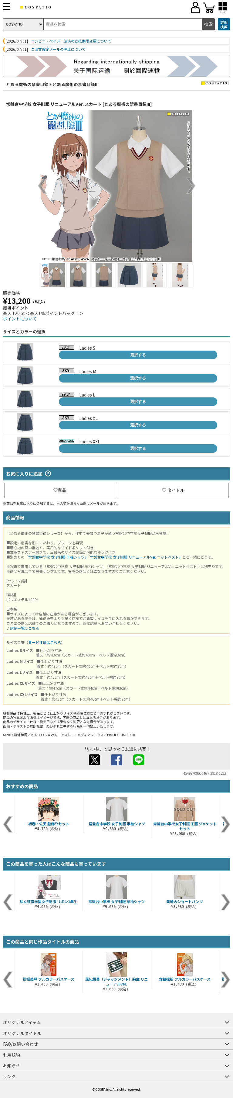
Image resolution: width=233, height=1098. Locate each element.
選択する (138, 354)
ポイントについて (20, 319)
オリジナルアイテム (22, 1022)
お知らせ (11, 1065)
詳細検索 (224, 24)
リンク (9, 1076)
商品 (62, 490)
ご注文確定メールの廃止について (58, 49)
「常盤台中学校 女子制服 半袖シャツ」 (56, 556)
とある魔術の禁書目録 (27, 84)
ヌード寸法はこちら (44, 642)
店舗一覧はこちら (24, 628)
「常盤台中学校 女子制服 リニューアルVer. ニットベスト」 (135, 556)
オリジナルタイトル (22, 1033)
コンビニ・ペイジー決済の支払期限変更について (71, 41)
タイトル (175, 490)
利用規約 (11, 1055)
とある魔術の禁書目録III (75, 84)
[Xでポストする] (94, 763)
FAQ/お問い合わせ (20, 1044)
